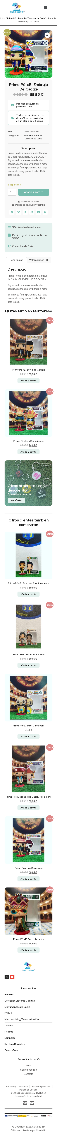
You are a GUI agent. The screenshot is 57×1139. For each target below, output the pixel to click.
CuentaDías (11, 1050)
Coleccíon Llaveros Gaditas (20, 1000)
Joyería (9, 1025)
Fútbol (8, 1013)
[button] (45, 7)
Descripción (16, 259)
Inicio (2, 18)
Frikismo (9, 1031)
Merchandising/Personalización (22, 1019)
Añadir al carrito (33, 192)
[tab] (16, 260)
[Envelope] (12, 977)
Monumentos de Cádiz (17, 1006)
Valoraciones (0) (38, 259)
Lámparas (10, 1037)
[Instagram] (7, 977)
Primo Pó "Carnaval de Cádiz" (32, 18)
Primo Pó (11, 18)
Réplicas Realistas (15, 1044)
